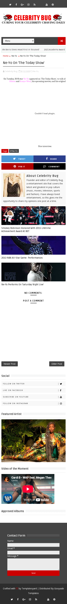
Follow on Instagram (15, 403)
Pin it (21, 166)
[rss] (34, 4)
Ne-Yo (14, 55)
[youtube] (46, 4)
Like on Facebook (13, 390)
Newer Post (10, 363)
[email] (40, 3)
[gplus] (22, 4)
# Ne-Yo (14, 151)
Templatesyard (29, 588)
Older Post (56, 363)
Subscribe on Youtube (16, 397)
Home (6, 55)
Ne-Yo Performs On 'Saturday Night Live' (22, 284)
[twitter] (10, 4)
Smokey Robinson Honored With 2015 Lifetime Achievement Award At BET (26, 230)
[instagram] (28, 4)
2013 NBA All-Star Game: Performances (22, 257)
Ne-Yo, (36, 71)
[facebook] (16, 4)
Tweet (22, 159)
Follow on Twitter (14, 384)
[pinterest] (52, 4)
